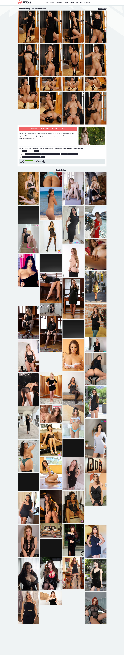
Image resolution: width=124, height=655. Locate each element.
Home (46, 2)
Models (72, 2)
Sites (66, 2)
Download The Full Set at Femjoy (48, 129)
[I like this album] (21, 161)
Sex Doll (88, 2)
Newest (52, 2)
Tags (77, 2)
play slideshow (102, 8)
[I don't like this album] (23, 161)
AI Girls (82, 2)
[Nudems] (24, 2)
